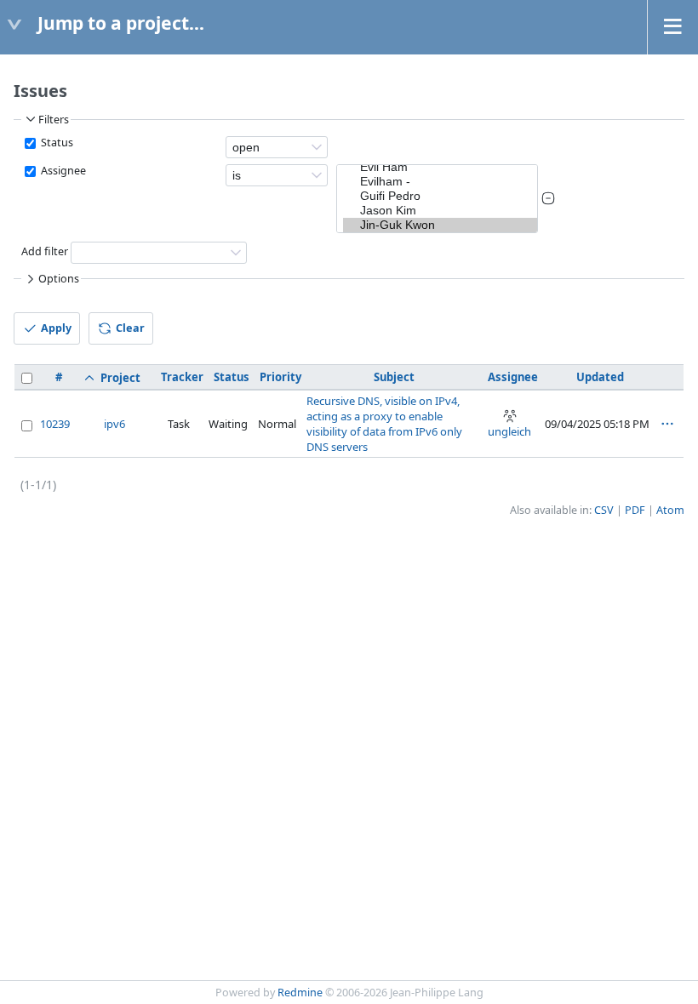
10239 (55, 423)
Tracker (182, 377)
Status (55, 142)
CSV (604, 510)
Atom (670, 510)
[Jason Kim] (440, 210)
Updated (600, 377)
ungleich (509, 431)
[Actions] (667, 423)
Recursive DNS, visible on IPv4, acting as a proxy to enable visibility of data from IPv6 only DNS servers (384, 423)
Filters (53, 119)
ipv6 (114, 423)
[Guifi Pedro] (440, 196)
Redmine (300, 992)
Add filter (44, 251)
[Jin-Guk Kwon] (440, 225)
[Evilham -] (440, 181)
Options (58, 278)
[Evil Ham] (440, 167)
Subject (394, 377)
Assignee (62, 170)
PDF (635, 510)
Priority (280, 377)
